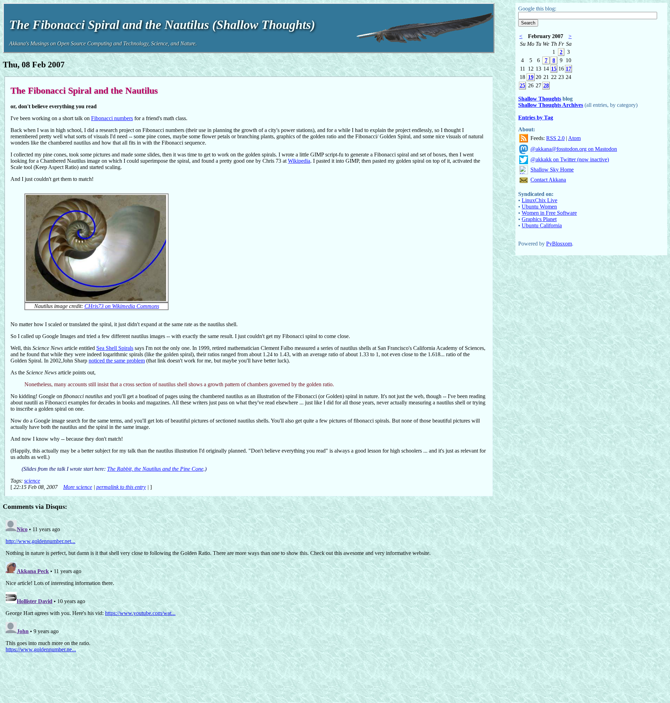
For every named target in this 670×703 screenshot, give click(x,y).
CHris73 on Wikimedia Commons (121, 306)
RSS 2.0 (555, 138)
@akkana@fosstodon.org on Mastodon (573, 149)
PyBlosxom (559, 244)
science (32, 481)
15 (554, 69)
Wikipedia (299, 161)
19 (531, 77)
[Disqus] (248, 604)
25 (522, 85)
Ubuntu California (542, 225)
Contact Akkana (548, 180)
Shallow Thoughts (539, 99)
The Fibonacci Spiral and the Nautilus (84, 90)
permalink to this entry (121, 487)
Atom (574, 138)
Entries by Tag (535, 117)
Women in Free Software (549, 213)
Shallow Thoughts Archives (550, 105)
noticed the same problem (117, 361)
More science (77, 487)
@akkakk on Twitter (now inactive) (569, 159)
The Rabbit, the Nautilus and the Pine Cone (155, 469)
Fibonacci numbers (112, 118)
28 (546, 85)
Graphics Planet (539, 219)
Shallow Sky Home (552, 170)
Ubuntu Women (539, 207)
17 (568, 69)
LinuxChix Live (539, 200)
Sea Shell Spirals (114, 348)
